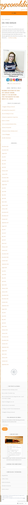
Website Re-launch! (7, 99)
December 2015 (5, 295)
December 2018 (5, 177)
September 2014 (5, 347)
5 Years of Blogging (6, 134)
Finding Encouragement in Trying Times (10, 117)
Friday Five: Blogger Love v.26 (8, 401)
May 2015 (4, 319)
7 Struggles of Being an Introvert (8, 106)
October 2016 (5, 260)
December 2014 (5, 336)
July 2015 (4, 312)
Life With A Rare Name (6, 138)
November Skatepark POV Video (11, 90)
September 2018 (5, 181)
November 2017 (5, 215)
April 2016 (4, 281)
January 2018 (4, 208)
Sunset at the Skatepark (9, 95)
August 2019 (4, 153)
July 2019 (4, 157)
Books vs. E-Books (5, 120)
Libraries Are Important (6, 127)
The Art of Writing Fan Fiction (7, 113)
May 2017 (4, 236)
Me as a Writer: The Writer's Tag (8, 393)
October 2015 (5, 302)
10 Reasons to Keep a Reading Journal (9, 131)
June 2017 (4, 233)
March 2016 (4, 285)
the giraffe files (5, 475)
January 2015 (4, 333)
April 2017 (4, 240)
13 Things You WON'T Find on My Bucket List (11, 408)
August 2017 (4, 226)
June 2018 (4, 191)
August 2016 (4, 267)
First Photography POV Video (10, 97)
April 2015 (4, 323)
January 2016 (4, 291)
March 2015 (4, 326)
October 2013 (5, 361)
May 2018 (4, 195)
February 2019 (5, 170)
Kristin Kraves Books (6, 482)
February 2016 (5, 288)
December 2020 (5, 146)
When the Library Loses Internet (8, 405)
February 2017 (5, 247)
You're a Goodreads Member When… (9, 124)
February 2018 (5, 205)
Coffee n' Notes (5, 478)
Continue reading (12, 37)
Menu (15, 13)
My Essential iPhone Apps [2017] (8, 110)
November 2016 (5, 257)
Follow (4, 429)
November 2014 (5, 340)
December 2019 (5, 150)
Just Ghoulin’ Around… (8, 93)
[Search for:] (14, 467)
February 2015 (5, 330)
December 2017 (5, 212)
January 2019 (4, 174)
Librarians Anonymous (6, 485)
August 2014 (4, 350)
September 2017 (5, 222)
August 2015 (4, 309)
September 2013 (5, 364)
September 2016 (5, 264)
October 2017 (5, 219)
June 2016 (4, 274)
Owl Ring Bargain (9, 22)
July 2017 (4, 229)
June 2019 (4, 160)
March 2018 (4, 202)
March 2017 (4, 243)
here (20, 459)
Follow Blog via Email (14, 417)
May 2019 (4, 163)
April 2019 (4, 167)
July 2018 (4, 188)
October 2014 (5, 343)
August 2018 (4, 184)
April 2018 (4, 198)
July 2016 (4, 271)
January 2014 (4, 357)
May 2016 (4, 278)
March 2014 (4, 354)
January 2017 (4, 250)
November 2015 (5, 298)
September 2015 (5, 305)
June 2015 (4, 316)
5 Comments (10, 26)
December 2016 (5, 253)
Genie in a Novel (5, 489)
